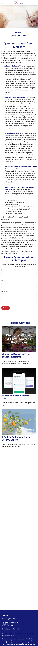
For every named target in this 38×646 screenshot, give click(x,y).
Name (3, 270)
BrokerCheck (10, 635)
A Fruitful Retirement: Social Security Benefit (16, 438)
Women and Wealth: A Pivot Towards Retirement (16, 355)
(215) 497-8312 (10, 619)
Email (3, 281)
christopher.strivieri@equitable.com (12, 629)
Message (4, 291)
